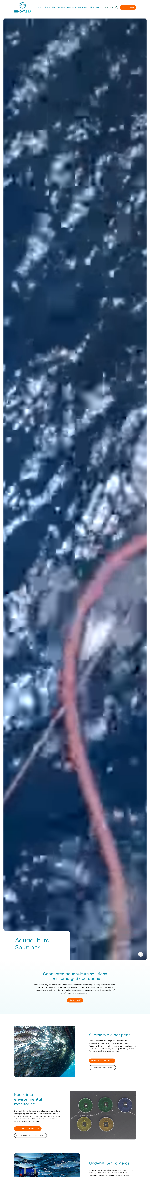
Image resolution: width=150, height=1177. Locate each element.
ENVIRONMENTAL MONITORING (30, 1135)
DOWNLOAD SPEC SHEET (102, 1067)
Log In (108, 7)
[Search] (117, 7)
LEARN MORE (75, 1000)
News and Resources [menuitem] (77, 7)
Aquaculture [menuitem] (44, 7)
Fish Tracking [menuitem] (58, 7)
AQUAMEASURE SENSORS (27, 1129)
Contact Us (128, 7)
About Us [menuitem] (94, 7)
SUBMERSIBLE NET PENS (102, 1061)
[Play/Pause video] (140, 954)
